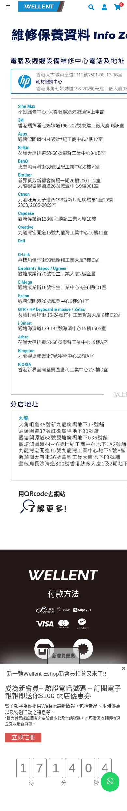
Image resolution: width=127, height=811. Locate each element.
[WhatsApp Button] (110, 782)
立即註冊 (23, 737)
